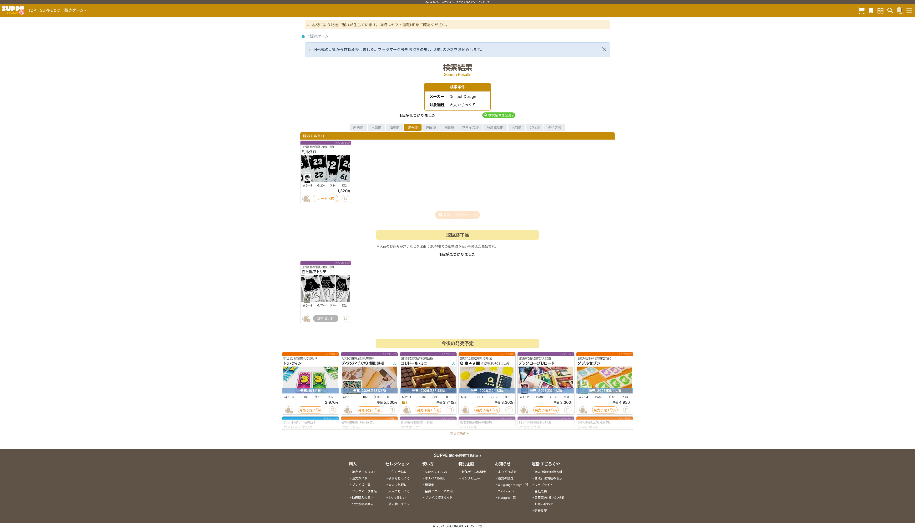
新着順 (358, 127)
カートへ (324, 198)
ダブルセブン (589, 363)
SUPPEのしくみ (436, 472)
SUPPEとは (50, 10)
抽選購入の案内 (363, 497)
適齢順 (431, 127)
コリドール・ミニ (414, 363)
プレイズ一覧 (361, 485)
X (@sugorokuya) (511, 485)
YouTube (504, 491)
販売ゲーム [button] (74, 10)
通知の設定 (505, 478)
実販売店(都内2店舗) (549, 497)
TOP (32, 10)
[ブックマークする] (345, 198)
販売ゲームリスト (364, 472)
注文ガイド (359, 478)
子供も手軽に (397, 472)
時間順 (449, 127)
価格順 (395, 127)
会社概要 (540, 491)
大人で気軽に (397, 485)
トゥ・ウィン (292, 363)
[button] (498, 115)
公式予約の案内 (363, 504)
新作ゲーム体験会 (474, 472)
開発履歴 (540, 511)
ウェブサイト (543, 485)
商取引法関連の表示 (548, 478)
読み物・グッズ (399, 504)
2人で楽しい (397, 497)
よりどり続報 (507, 472)
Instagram (505, 497)
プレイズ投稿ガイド (439, 497)
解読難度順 (495, 127)
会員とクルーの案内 (439, 491)
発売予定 (306, 410)
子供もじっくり (399, 478)
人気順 (376, 127)
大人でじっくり (399, 491)
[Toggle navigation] (909, 10)
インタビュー (471, 478)
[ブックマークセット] (871, 10)
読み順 (413, 127)
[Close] (604, 49)
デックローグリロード (536, 363)
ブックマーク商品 (364, 491)
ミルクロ (309, 152)
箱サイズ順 (470, 127)
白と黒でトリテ (314, 272)
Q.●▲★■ (470, 363)
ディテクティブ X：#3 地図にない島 (363, 363)
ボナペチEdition (436, 478)
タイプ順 (554, 127)
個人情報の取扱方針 (548, 472)
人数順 (517, 127)
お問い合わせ (543, 504)
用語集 (429, 485)
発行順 (535, 127)
